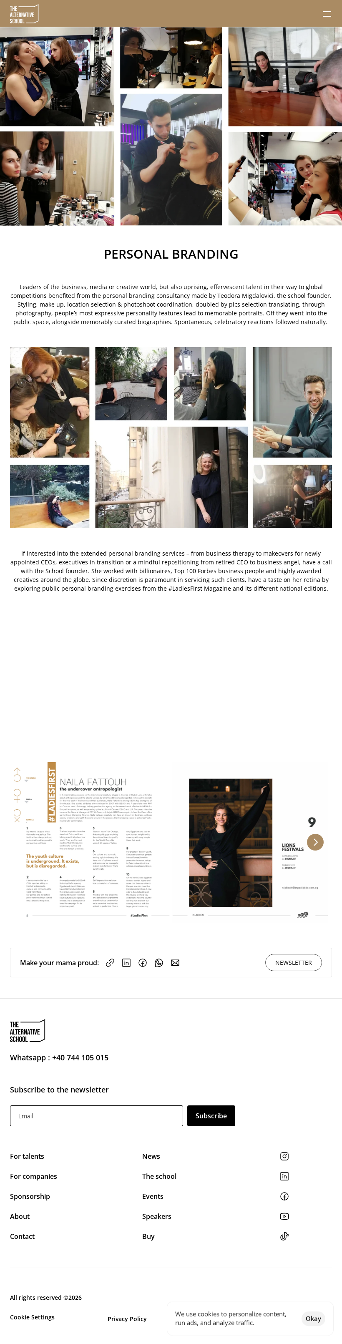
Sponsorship (30, 1196)
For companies (33, 1176)
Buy (148, 1236)
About (20, 1216)
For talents (27, 1156)
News (152, 1156)
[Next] (315, 842)
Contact (22, 1236)
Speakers (156, 1216)
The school (159, 1176)
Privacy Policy (127, 1319)
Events (153, 1196)
